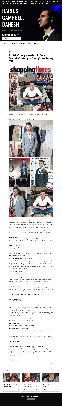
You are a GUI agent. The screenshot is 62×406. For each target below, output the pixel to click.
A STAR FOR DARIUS (33, 3)
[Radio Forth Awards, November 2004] (50, 377)
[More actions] (52, 51)
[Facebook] (6, 35)
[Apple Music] (12, 35)
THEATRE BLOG (13, 43)
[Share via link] (18, 360)
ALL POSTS (5, 43)
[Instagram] (3, 35)
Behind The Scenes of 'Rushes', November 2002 (10, 385)
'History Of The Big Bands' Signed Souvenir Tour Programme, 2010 (31, 385)
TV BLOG (30, 43)
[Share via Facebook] (9, 360)
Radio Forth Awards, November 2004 (49, 385)
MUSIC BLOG (22, 43)
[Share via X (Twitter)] (12, 360)
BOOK (7, 3)
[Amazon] (15, 35)
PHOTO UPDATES (19, 355)
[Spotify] (9, 35)
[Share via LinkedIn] (15, 360)
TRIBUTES (41, 3)
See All (58, 370)
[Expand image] (31, 138)
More (35, 43)
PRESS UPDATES (12, 355)
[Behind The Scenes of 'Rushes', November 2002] (11, 377)
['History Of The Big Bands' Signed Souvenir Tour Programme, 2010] (31, 377)
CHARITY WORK (23, 3)
